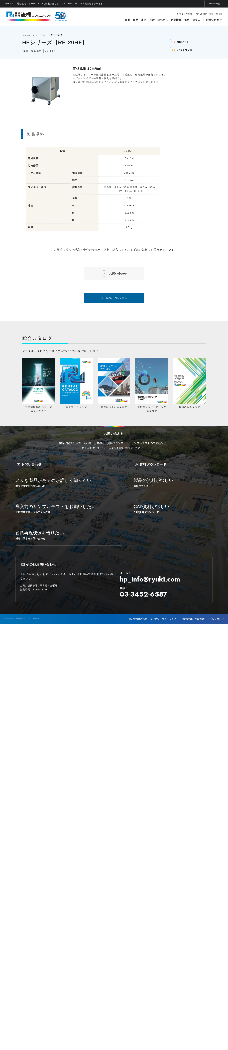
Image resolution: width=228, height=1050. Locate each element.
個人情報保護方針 (138, 618)
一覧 (214, 3)
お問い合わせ (214, 20)
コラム (196, 20)
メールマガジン (215, 618)
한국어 (219, 14)
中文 (211, 14)
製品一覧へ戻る (117, 298)
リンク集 (154, 618)
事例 (144, 20)
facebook (187, 618)
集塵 (25, 51)
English (203, 14)
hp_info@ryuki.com (150, 579)
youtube (200, 618)
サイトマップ (169, 618)
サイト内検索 (185, 14)
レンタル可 (50, 51)
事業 (127, 20)
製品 (135, 20)
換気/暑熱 (36, 51)
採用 (187, 20)
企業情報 (176, 20)
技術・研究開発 (158, 20)
